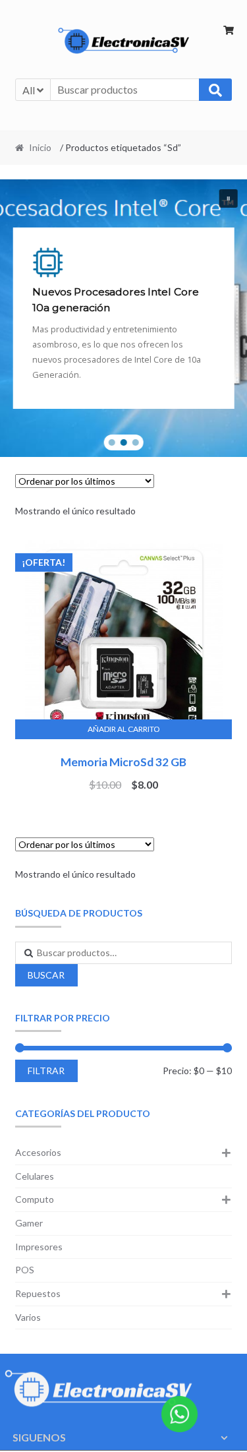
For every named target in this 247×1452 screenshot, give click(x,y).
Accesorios (38, 1152)
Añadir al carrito (124, 729)
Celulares (34, 1176)
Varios (28, 1317)
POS (24, 1269)
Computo (34, 1199)
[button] (228, 198)
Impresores (39, 1246)
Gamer (29, 1222)
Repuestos (38, 1293)
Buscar (46, 975)
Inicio (40, 147)
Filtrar (46, 1070)
